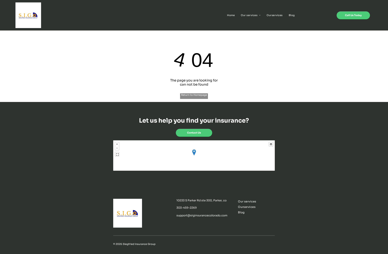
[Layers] (271, 144)
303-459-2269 (186, 207)
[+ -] (194, 155)
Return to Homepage (194, 95)
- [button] (117, 148)
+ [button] (117, 144)
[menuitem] (231, 15)
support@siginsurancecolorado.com (201, 215)
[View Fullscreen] (117, 154)
